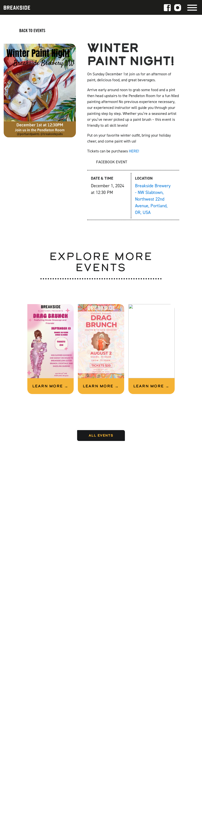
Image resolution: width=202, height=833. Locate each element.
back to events (31, 30)
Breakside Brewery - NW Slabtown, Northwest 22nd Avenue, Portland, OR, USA (152, 199)
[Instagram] (177, 7)
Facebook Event (111, 162)
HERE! (134, 151)
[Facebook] (167, 7)
